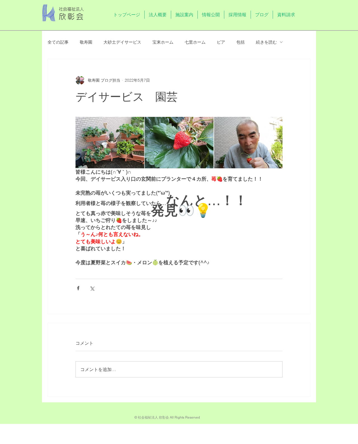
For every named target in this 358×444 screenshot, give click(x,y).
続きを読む (266, 42)
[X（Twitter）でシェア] (92, 288)
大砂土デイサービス (122, 42)
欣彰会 (72, 16)
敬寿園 (86, 42)
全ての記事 (58, 42)
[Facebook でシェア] (78, 288)
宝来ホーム (162, 42)
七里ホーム (195, 42)
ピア (221, 42)
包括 (240, 42)
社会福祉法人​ (71, 9)
